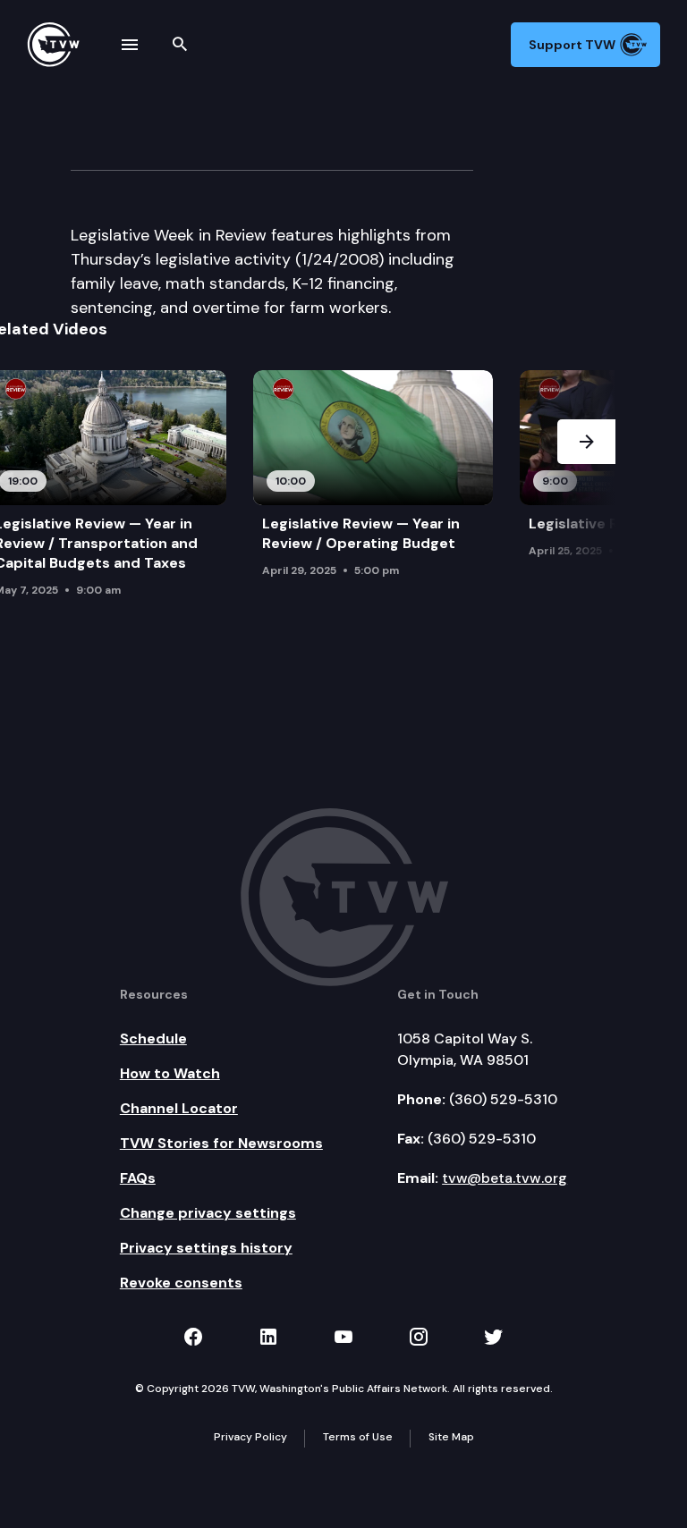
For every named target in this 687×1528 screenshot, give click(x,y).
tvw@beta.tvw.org (504, 1178)
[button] (586, 488)
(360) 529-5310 (503, 1099)
